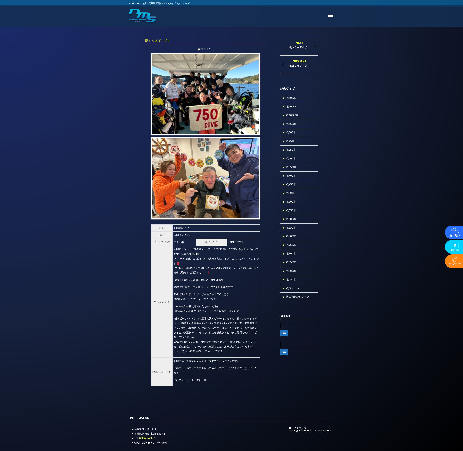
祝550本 (291, 210)
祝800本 (291, 253)
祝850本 (291, 262)
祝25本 (290, 141)
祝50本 (290, 193)
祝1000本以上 (294, 115)
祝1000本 (291, 106)
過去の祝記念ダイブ (297, 296)
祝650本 (291, 227)
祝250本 (291, 149)
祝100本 (291, 97)
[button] (330, 16)
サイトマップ (299, 428)
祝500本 (291, 201)
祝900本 (291, 271)
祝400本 (291, 175)
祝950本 (291, 279)
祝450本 (291, 184)
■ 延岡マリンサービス (144, 429)
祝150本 (291, 123)
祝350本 (291, 167)
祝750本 (291, 244)
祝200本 (291, 132)
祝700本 (291, 236)
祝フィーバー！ (295, 288)
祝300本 (291, 158)
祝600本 (291, 219)
